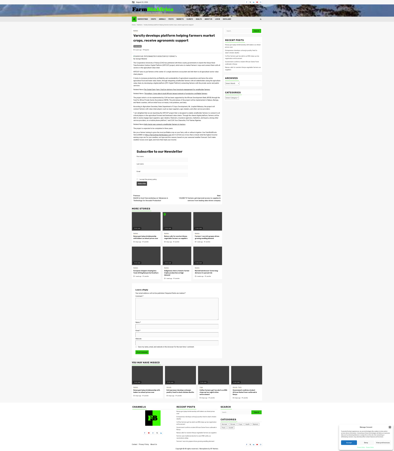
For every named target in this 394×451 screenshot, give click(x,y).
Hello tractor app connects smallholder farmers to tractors (164, 124)
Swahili (231, 428)
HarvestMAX (143, 19)
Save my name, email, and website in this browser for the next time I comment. (166, 347)
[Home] (134, 19)
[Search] (260, 19)
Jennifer (146, 242)
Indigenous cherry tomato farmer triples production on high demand (176, 273)
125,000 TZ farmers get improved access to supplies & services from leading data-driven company (199, 198)
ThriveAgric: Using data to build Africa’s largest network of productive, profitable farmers (175, 94)
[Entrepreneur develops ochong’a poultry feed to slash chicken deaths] (180, 375)
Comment (139, 296)
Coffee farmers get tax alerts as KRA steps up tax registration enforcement (213, 392)
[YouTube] (148, 432)
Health (199, 19)
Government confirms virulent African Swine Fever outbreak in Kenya (245, 392)
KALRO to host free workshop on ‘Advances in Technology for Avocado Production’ (150, 198)
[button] (390, 427)
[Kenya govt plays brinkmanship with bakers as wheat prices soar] (147, 375)
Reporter (146, 50)
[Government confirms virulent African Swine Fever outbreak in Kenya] (246, 375)
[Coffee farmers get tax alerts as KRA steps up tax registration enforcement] (213, 375)
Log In (217, 19)
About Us (208, 19)
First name (140, 156)
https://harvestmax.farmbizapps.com (158, 135)
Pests (171, 19)
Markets (180, 19)
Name (138, 322)
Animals (162, 19)
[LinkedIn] (161, 432)
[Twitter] (157, 432)
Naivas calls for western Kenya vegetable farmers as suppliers (196, 433)
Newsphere (203, 449)
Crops (153, 19)
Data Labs (227, 19)
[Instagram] (152, 432)
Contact (134, 444)
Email (138, 171)
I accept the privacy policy (148, 179)
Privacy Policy (361, 447)
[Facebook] (144, 432)
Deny (366, 443)
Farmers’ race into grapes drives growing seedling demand (195, 441)
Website (138, 339)
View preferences (383, 443)
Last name (140, 164)
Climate (190, 19)
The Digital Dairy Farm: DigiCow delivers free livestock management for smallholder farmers (177, 90)
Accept (349, 443)
